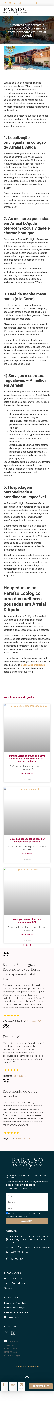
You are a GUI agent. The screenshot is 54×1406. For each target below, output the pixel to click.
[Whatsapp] (20, 3)
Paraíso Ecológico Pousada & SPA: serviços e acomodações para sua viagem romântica (27, 758)
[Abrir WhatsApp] (7, 1398)
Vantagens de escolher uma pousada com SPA (27, 920)
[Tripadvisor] (15, 3)
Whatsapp (13, 1389)
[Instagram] (10, 3)
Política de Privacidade (27, 1367)
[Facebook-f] (5, 3)
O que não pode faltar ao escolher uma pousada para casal (27, 840)
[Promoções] (21, 1384)
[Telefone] (4, 1384)
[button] (47, 11)
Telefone (4, 1389)
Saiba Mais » (27, 773)
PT (41, 2)
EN (37, 2)
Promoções (22, 1388)
